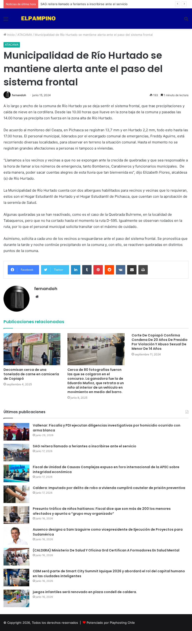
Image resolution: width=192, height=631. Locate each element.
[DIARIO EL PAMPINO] (37, 19)
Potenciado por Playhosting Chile (111, 622)
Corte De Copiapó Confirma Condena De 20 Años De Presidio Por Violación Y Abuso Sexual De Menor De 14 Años (160, 342)
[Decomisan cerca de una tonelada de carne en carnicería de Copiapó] (32, 349)
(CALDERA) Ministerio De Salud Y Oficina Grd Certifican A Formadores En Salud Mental (106, 550)
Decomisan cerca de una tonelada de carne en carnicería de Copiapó (31, 374)
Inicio (10, 34)
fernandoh (19, 95)
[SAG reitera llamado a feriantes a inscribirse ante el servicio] (16, 452)
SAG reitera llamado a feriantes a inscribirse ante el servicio (84, 4)
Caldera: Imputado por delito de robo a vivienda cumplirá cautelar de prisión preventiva (109, 487)
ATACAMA (24, 34)
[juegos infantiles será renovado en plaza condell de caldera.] (16, 598)
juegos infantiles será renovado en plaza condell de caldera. (85, 592)
